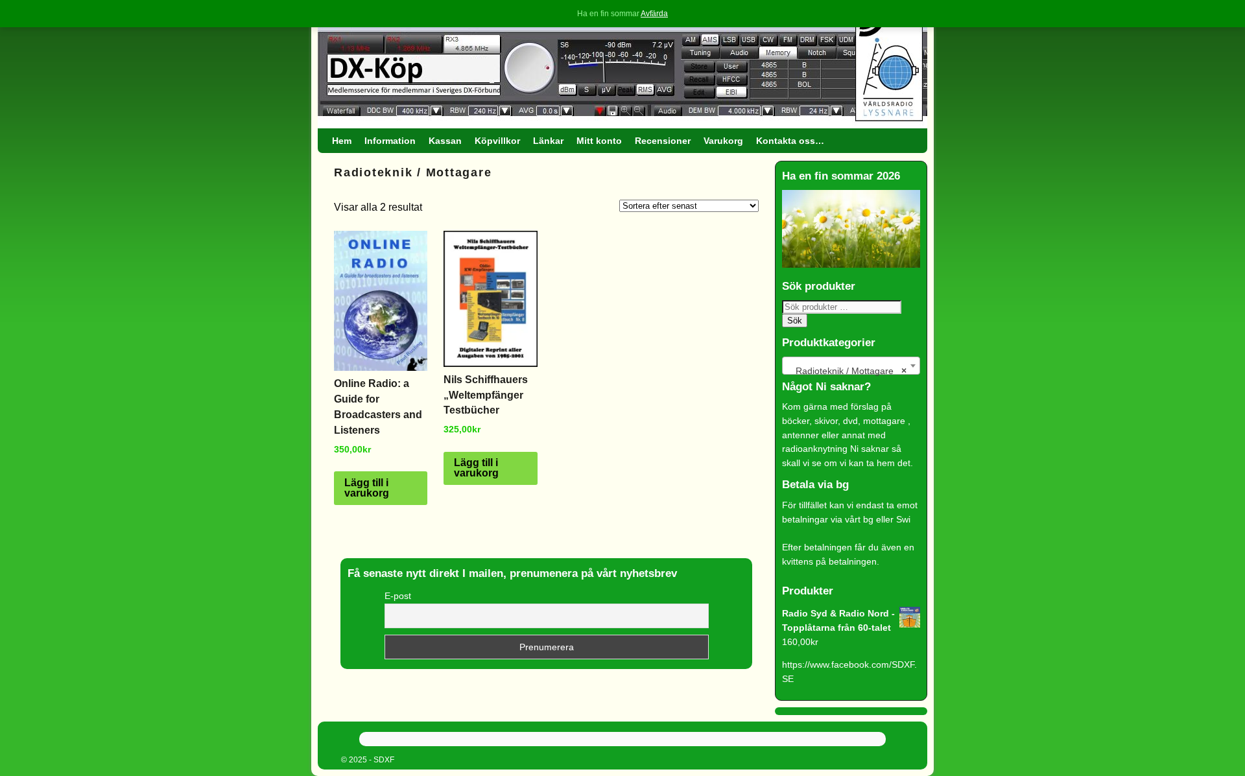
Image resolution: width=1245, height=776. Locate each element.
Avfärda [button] (654, 13)
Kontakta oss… (790, 140)
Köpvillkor (497, 140)
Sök (794, 320)
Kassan (445, 140)
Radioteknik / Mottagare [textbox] (847, 371)
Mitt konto (599, 140)
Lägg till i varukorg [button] (366, 488)
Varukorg (723, 140)
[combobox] (851, 366)
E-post (398, 596)
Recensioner (663, 140)
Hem (341, 140)
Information (390, 140)
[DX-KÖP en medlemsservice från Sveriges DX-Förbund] (622, 67)
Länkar (548, 140)
